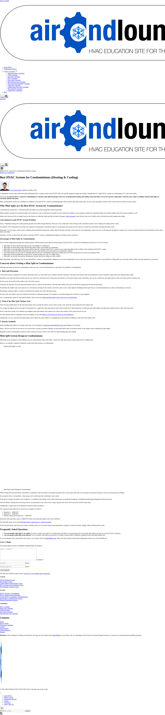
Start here (3, 99)
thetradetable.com (51, 538)
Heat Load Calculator (14, 80)
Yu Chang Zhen (16, 190)
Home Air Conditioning (7, 172)
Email (27, 566)
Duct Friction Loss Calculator (16, 82)
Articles (6, 701)
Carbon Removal (5, 630)
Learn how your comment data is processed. (37, 573)
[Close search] (2, 708)
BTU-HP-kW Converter (15, 89)
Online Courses (8, 697)
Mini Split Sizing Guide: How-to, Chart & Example (35, 522)
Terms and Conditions (6, 625)
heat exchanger (70, 216)
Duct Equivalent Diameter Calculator (19, 83)
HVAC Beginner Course (7, 580)
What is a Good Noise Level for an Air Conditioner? (58, 314)
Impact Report (4, 628)
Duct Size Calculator (14, 77)
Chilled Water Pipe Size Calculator (18, 87)
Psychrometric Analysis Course (9, 587)
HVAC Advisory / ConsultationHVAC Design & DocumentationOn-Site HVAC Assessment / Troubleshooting (14, 595)
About (2, 622)
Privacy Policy (4, 623)
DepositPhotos (56, 635)
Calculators (7, 702)
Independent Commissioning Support (11, 598)
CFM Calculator (12, 75)
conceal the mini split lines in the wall (54, 325)
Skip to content (4, 1)
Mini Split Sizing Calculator (16, 73)
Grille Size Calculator (14, 85)
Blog (5, 92)
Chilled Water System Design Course (11, 583)
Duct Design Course (6, 582)
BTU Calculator (12, 78)
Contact (2, 627)
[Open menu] (2, 168)
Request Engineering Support (9, 600)
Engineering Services (10, 69)
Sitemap (2, 632)
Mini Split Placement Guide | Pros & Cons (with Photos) (60, 297)
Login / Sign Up (9, 704)
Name (27, 563)
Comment (40, 560)
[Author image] (5, 190)
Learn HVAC (8, 67)
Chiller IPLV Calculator (15, 90)
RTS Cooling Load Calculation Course (11, 585)
